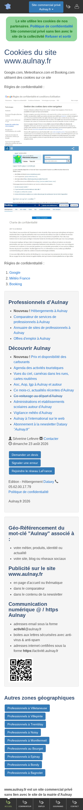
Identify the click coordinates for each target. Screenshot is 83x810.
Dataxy (48, 481)
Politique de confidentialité (51, 26)
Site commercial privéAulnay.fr (46, 7)
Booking (15, 284)
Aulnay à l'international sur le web (39, 418)
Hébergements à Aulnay (49, 311)
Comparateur (25, 806)
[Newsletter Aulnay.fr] (68, 6)
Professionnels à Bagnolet (25, 772)
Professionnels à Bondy (23, 764)
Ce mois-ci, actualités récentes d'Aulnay (44, 390)
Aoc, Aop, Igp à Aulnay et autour (38, 384)
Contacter (51, 439)
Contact (75, 806)
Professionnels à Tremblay (25, 724)
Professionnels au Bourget (25, 748)
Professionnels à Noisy (22, 732)
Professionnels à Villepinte (25, 716)
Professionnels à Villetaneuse (27, 708)
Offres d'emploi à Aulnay (32, 338)
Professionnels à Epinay (23, 756)
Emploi (41, 806)
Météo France (19, 278)
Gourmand (58, 806)
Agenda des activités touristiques (38, 368)
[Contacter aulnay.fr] (76, 6)
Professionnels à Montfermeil (27, 740)
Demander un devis (25, 454)
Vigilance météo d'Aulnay (33, 413)
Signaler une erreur (25, 463)
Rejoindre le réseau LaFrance (32, 471)
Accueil (8, 806)
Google (14, 272)
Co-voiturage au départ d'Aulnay (38, 396)
